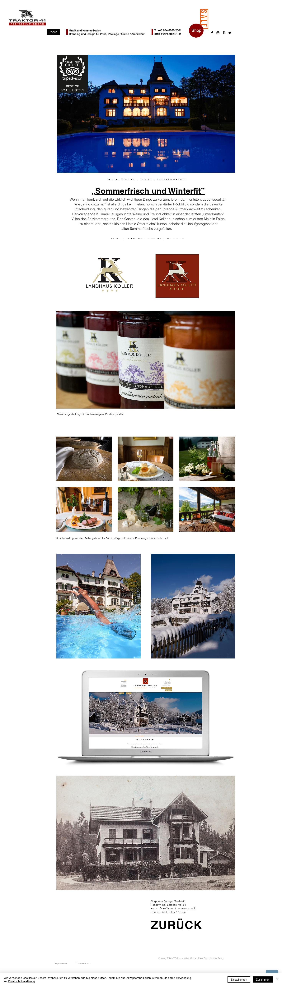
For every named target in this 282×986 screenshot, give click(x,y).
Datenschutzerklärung (21, 981)
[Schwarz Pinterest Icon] (224, 33)
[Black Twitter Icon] (230, 33)
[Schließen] (277, 979)
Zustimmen (263, 979)
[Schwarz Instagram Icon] (218, 33)
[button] (53, 32)
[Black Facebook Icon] (212, 33)
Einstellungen (239, 979)
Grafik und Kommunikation (85, 30)
